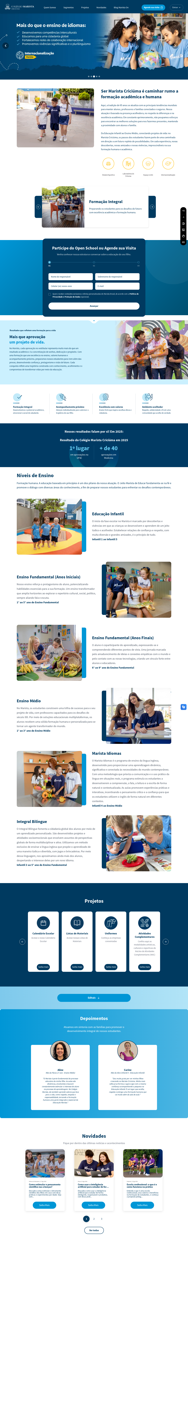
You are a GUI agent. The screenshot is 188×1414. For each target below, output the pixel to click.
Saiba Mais (44, 1205)
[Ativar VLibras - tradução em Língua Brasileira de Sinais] (183, 236)
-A (183, 217)
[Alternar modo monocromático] (183, 230)
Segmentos (68, 7)
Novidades (101, 7)
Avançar (94, 306)
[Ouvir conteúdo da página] (183, 242)
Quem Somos (50, 7)
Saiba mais (43, 967)
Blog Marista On (121, 7)
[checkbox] (49, 294)
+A (183, 210)
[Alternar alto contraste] (183, 224)
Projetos (85, 7)
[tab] (88, 76)
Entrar (175, 7)
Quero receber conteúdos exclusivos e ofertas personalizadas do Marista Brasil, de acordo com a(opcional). (96, 295)
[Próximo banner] (175, 45)
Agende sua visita (151, 7)
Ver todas (94, 1230)
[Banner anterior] (5, 45)
